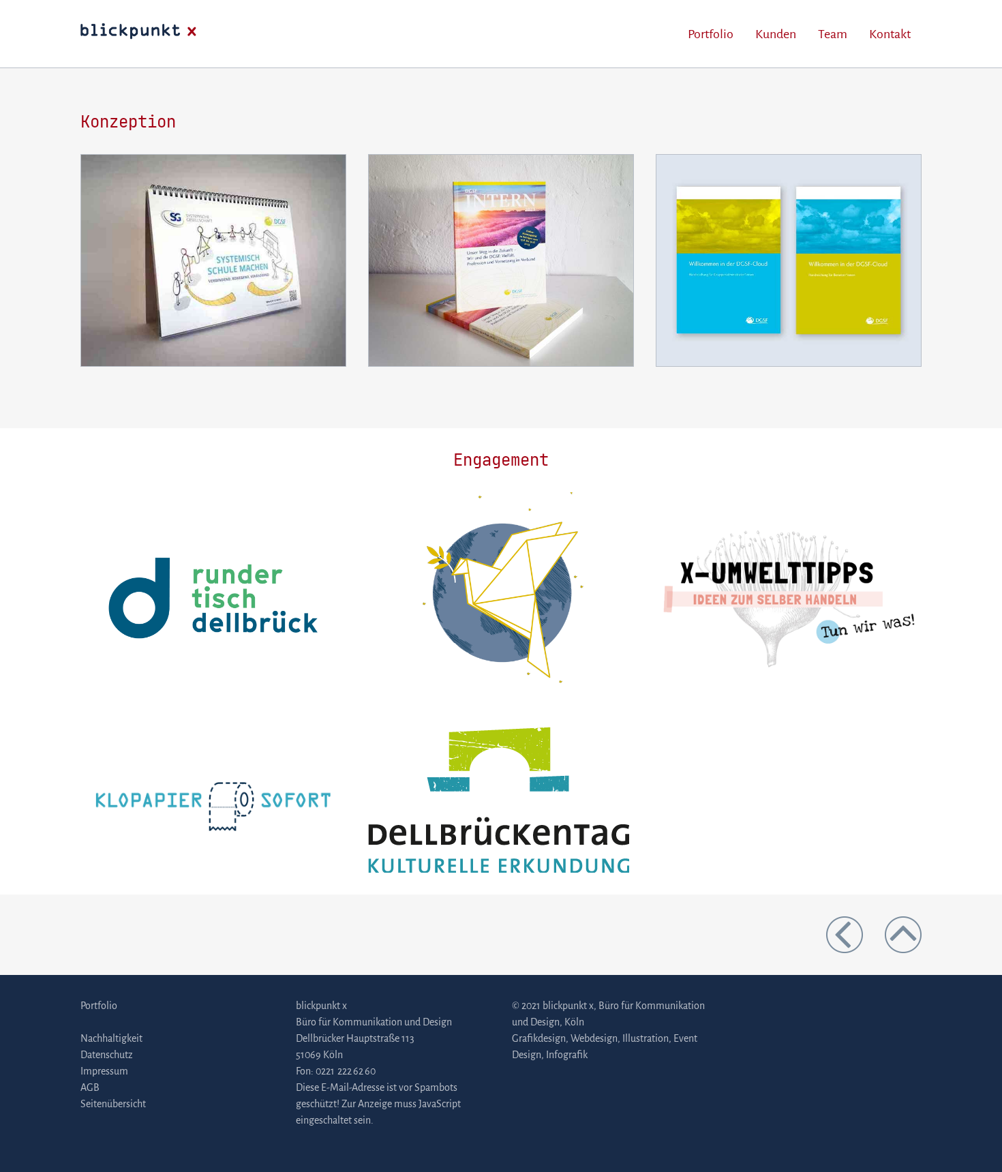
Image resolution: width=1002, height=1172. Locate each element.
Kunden (775, 34)
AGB (90, 1087)
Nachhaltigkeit (111, 1038)
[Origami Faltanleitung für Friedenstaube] (501, 597)
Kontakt (890, 34)
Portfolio (710, 34)
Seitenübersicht (113, 1103)
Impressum (104, 1071)
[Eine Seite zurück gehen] (855, 934)
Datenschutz (106, 1054)
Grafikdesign (539, 1038)
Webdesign (594, 1038)
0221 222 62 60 (346, 1071)
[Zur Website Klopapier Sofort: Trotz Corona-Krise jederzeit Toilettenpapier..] (213, 799)
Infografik (567, 1054)
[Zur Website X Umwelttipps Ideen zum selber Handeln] (789, 597)
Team (832, 34)
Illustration (645, 1038)
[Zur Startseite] (138, 33)
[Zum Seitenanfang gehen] (903, 934)
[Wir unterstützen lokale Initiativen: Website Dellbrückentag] (498, 799)
